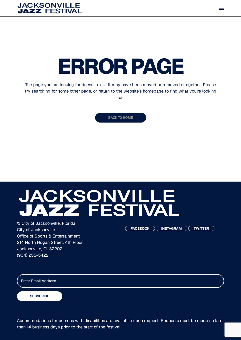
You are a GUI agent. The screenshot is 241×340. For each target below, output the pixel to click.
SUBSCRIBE (39, 296)
